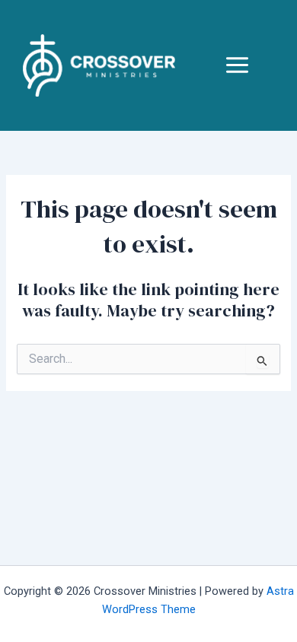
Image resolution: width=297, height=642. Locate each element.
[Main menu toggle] (237, 65)
